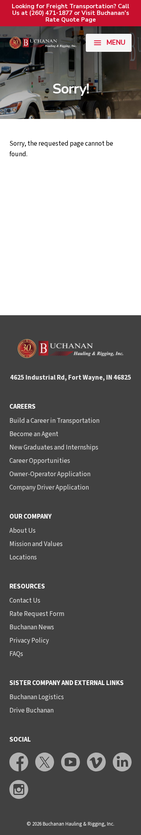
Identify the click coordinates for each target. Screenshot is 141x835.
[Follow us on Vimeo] (96, 762)
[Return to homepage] (42, 43)
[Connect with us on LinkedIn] (122, 762)
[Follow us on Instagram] (18, 789)
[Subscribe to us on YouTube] (70, 762)
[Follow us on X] (44, 762)
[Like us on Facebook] (18, 762)
